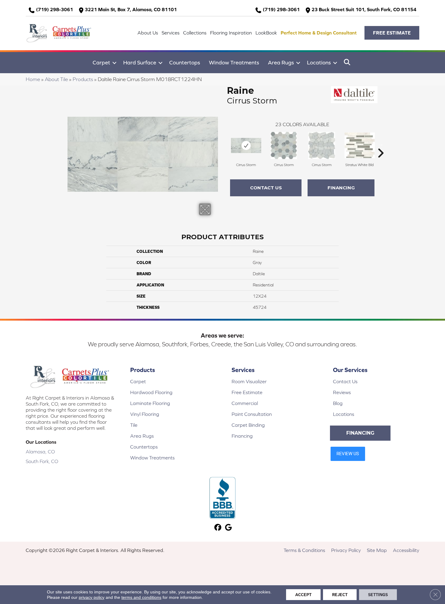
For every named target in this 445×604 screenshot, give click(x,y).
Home (33, 79)
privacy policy (91, 597)
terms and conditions (141, 597)
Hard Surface (139, 62)
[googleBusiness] (228, 528)
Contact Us (266, 188)
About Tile (56, 79)
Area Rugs (281, 62)
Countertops (184, 62)
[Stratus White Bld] (359, 145)
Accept (303, 594)
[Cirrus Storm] (246, 145)
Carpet (101, 62)
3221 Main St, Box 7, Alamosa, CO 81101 (131, 9)
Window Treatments (234, 62)
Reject (340, 594)
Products (83, 79)
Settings (378, 594)
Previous (224, 144)
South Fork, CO (42, 461)
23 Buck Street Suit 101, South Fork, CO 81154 (364, 9)
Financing (341, 188)
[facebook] (217, 528)
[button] (391, 33)
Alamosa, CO (40, 451)
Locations (319, 62)
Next (380, 144)
